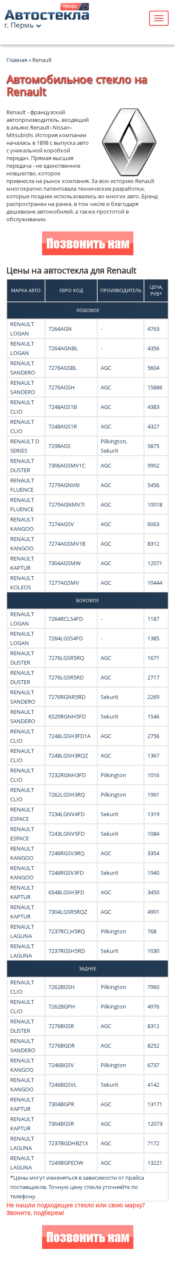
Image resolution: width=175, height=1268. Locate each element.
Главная (16, 60)
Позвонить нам (87, 244)
